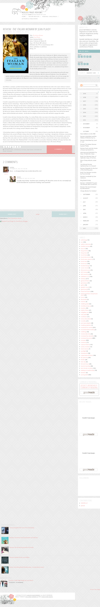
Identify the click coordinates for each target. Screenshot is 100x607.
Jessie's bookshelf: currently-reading (89, 386)
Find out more (84, 51)
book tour (84, 263)
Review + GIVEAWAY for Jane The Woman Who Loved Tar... (89, 183)
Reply (6, 174)
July (84, 202)
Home (24, 16)
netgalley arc (85, 312)
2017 (84, 101)
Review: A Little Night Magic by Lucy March (21, 580)
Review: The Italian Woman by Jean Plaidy (88, 145)
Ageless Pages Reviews (32, 12)
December (86, 124)
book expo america (86, 259)
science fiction (85, 344)
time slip (83, 362)
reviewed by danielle (87, 336)
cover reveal (84, 268)
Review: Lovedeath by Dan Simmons (88, 177)
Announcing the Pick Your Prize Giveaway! (21, 528)
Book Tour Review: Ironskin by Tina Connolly (88, 173)
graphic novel (85, 287)
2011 (84, 228)
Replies (7, 179)
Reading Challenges (49, 16)
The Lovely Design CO (31, 597)
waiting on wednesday (87, 370)
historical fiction (20, 149)
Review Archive (34, 16)
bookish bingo (85, 266)
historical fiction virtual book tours (89, 294)
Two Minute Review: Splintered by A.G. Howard (88, 165)
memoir (83, 301)
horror (83, 297)
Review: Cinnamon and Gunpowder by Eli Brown (23, 537)
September (86, 194)
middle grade (85, 304)
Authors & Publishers (30, 18)
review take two (85, 334)
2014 (84, 112)
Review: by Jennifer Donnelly (21, 547)
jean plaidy (30, 149)
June (84, 206)
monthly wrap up (86, 306)
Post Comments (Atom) (14, 218)
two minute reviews (86, 368)
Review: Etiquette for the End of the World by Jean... (88, 169)
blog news (84, 253)
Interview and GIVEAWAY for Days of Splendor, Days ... (88, 153)
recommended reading (88, 329)
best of (83, 248)
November (86, 127)
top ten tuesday (85, 366)
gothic (82, 285)
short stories (84, 349)
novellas (83, 321)
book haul (84, 261)
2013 (84, 116)
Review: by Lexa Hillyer (19, 557)
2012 (84, 120)
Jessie (19, 177)
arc (82, 242)
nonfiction (84, 317)
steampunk (84, 353)
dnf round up (85, 274)
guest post (84, 289)
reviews (9, 151)
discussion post (85, 270)
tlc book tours (85, 364)
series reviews (85, 347)
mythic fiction (85, 310)
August (85, 198)
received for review (86, 327)
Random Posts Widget (95, 589)
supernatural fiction (87, 355)
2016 (84, 105)
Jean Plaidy (37, 37)
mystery (83, 308)
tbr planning (84, 357)
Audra (12, 167)
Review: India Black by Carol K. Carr (88, 141)
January (85, 224)
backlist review (85, 246)
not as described (86, 319)
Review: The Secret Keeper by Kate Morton (88, 187)
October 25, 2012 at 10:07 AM (26, 178)
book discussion (86, 257)
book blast (84, 255)
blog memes (84, 251)
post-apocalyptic (86, 323)
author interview (86, 244)
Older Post (63, 214)
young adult (84, 375)
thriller (83, 359)
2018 (84, 97)
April (84, 213)
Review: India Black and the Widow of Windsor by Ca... (88, 137)
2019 (84, 93)
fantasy (83, 278)
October (86, 131)
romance (83, 342)
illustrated (84, 299)
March (85, 217)
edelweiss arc (8, 149)
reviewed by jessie (86, 338)
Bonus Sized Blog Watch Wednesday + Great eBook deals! (26, 567)
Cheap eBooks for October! (88, 191)
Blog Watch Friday (85, 180)
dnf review (84, 272)
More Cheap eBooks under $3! (88, 161)
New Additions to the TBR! (87, 134)
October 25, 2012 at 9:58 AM (18, 168)
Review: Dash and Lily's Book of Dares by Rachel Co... (88, 149)
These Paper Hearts (47, 597)
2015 (84, 109)
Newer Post (12, 214)
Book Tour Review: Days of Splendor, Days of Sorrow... (88, 157)
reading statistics (86, 325)
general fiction (85, 281)
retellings (83, 332)
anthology (84, 240)
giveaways (84, 283)
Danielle (84, 503)
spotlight (83, 351)
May (84, 209)
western (83, 372)
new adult (84, 314)
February (86, 221)
